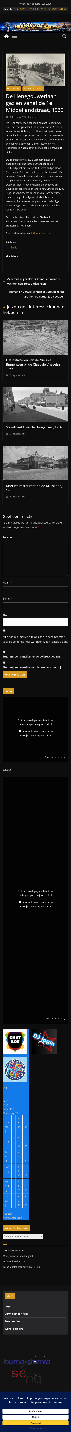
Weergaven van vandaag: (16, 1256)
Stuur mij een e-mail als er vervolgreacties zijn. (32, 656)
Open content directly (55, 757)
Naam (7, 582)
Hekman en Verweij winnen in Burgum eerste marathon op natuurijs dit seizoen (36, 294)
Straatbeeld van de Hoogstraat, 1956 (34, 427)
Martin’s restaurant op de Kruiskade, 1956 (34, 488)
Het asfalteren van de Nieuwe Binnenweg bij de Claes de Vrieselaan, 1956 (34, 364)
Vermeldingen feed (16, 1314)
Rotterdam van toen (33, 88)
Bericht (15, 247)
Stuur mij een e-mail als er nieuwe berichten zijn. (33, 667)
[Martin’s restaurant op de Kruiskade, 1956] (35, 448)
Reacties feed (13, 1321)
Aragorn (34, 117)
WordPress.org (14, 1329)
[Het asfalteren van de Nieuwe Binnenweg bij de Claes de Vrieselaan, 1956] (35, 322)
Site (5, 614)
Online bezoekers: (12, 1250)
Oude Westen (13, 88)
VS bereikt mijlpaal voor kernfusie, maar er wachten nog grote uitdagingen (33, 281)
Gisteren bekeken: (12, 1261)
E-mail (7, 598)
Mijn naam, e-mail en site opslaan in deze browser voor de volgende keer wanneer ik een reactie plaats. (35, 639)
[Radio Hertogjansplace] (35, 24)
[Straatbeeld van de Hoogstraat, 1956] (35, 389)
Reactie (8, 537)
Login (8, 1306)
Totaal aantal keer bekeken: (18, 1266)
